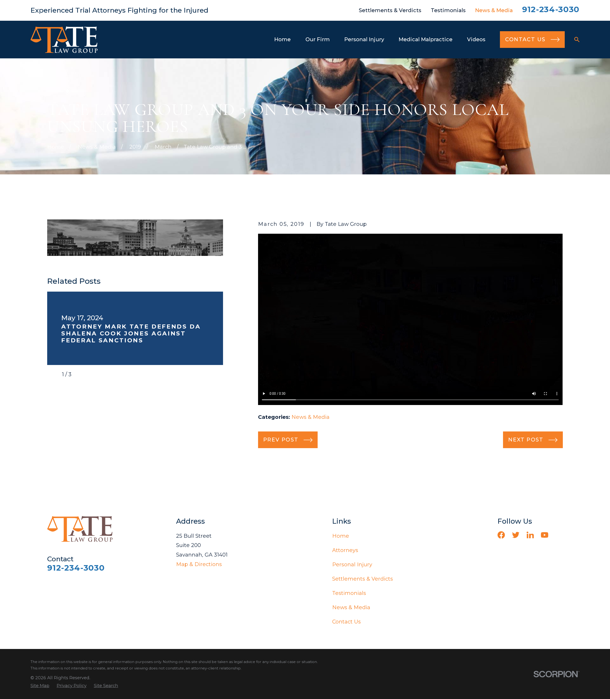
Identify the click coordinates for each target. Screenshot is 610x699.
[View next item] (81, 374)
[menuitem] (39, 686)
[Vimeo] (559, 535)
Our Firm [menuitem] (317, 39)
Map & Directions (199, 564)
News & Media (494, 10)
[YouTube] (544, 535)
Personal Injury (352, 564)
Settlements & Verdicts (390, 10)
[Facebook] (501, 535)
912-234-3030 (551, 9)
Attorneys (345, 550)
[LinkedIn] (530, 535)
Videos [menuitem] (476, 39)
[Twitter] (515, 535)
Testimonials (448, 10)
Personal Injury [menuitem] (364, 39)
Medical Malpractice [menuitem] (425, 39)
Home (340, 536)
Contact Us (346, 621)
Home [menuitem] (282, 39)
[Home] (63, 39)
